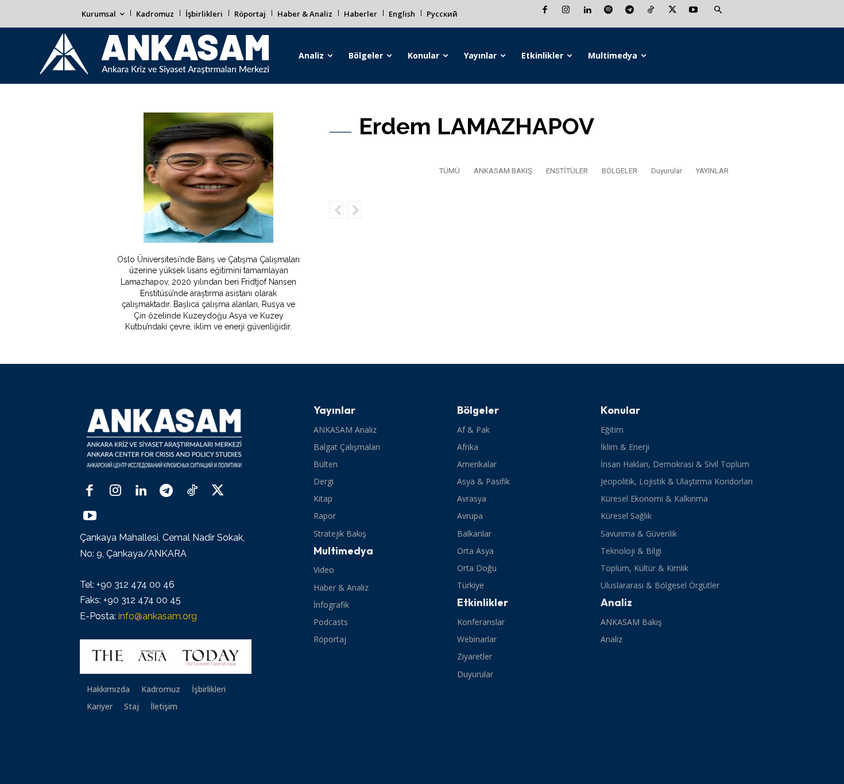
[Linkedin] (587, 10)
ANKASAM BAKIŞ (503, 170)
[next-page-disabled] (354, 210)
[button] (717, 10)
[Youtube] (693, 10)
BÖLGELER (619, 170)
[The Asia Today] (165, 656)
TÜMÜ (449, 170)
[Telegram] (629, 10)
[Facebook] (544, 10)
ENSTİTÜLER (567, 170)
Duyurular (666, 170)
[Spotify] (608, 10)
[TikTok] (651, 10)
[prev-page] (336, 210)
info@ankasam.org (157, 616)
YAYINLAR (712, 170)
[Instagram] (566, 10)
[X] (672, 10)
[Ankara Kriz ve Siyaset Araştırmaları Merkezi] (153, 55)
